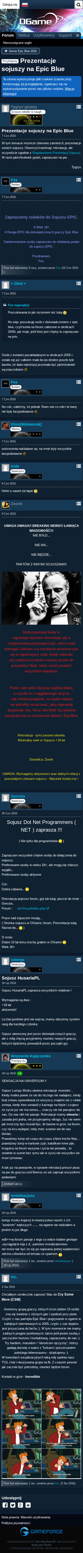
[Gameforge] (41, 1528)
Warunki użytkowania (35, 1517)
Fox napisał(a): (19, 305)
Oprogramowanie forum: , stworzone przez (41, 1543)
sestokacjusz (63, 1261)
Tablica (24, 35)
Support (65, 35)
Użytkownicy (44, 35)
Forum (8, 35)
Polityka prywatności (15, 1523)
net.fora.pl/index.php (31, 908)
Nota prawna (10, 1517)
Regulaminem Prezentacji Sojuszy (56, 153)
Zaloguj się (9, 4)
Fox (58, 267)
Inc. (57, 1483)
